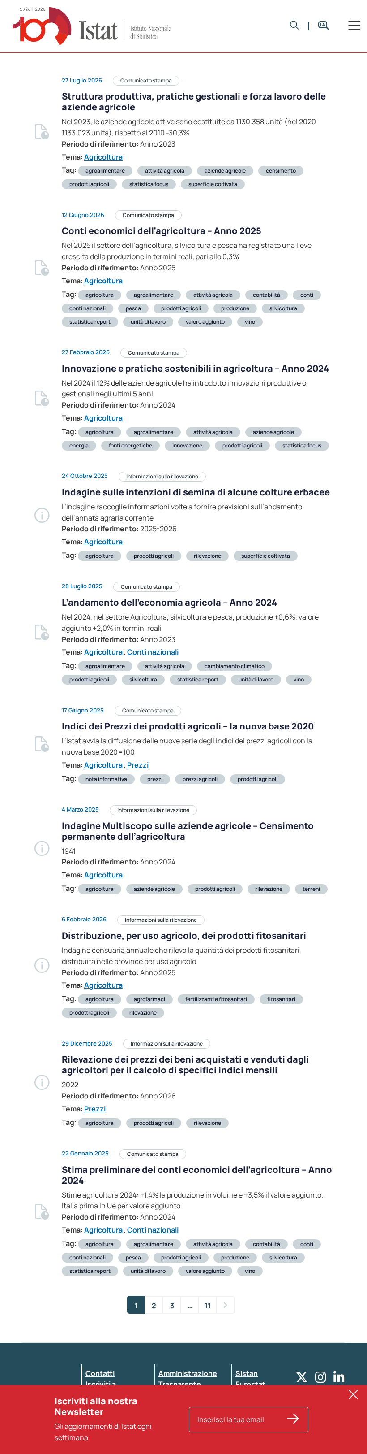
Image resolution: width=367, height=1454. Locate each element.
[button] (294, 26)
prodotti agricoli (89, 184)
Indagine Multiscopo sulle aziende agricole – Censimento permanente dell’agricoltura (188, 831)
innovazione (187, 445)
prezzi (154, 779)
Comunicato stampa (146, 80)
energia (79, 445)
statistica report (90, 322)
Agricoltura (103, 157)
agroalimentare (105, 170)
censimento (281, 170)
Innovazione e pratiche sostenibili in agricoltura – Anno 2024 (195, 368)
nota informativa (106, 779)
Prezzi (138, 765)
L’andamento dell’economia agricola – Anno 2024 (169, 602)
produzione (235, 308)
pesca (133, 308)
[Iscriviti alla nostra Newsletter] (293, 1419)
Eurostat (250, 1384)
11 (208, 1306)
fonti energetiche (130, 445)
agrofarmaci (149, 999)
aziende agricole (225, 170)
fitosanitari (281, 999)
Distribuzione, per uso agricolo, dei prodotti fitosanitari (184, 935)
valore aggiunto (205, 322)
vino (250, 322)
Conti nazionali (153, 652)
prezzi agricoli (200, 779)
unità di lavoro (148, 322)
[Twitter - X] (301, 1379)
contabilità (266, 295)
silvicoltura (283, 308)
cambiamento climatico (235, 666)
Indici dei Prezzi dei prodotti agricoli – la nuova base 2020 (188, 726)
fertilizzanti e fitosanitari (216, 999)
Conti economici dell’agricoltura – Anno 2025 (161, 231)
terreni (311, 889)
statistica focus (148, 184)
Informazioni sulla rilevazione (162, 476)
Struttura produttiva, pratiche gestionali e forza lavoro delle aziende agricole (194, 101)
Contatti (100, 1373)
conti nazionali (87, 308)
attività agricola (164, 170)
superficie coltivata (212, 184)
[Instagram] (320, 1379)
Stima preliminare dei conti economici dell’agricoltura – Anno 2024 (197, 1174)
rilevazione (207, 556)
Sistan (246, 1373)
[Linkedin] (339, 1379)
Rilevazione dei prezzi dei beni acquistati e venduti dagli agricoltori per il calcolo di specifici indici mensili (185, 1064)
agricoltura (99, 295)
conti (306, 295)
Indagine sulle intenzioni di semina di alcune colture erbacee (196, 492)
